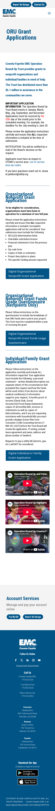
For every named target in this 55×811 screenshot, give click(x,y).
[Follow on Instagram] (33, 660)
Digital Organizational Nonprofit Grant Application (26, 274)
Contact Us (39, 4)
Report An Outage (21, 4)
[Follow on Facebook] (15, 660)
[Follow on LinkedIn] (27, 660)
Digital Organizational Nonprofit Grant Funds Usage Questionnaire (27, 338)
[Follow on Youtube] (39, 660)
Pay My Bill (13, 616)
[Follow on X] (21, 660)
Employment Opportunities (27, 666)
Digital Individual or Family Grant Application (25, 455)
